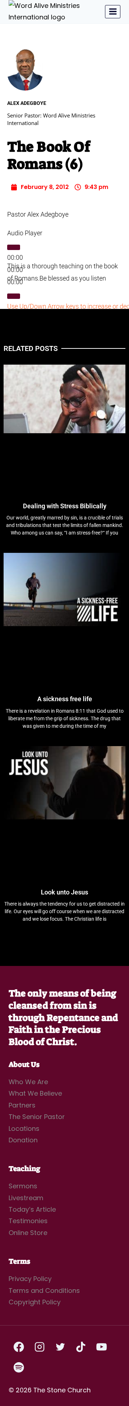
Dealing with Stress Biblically (64, 506)
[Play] (13, 247)
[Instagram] (39, 1346)
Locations (24, 1128)
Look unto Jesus (64, 892)
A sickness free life (64, 699)
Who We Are (28, 1081)
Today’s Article (32, 1209)
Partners (22, 1105)
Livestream (26, 1197)
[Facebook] (19, 1346)
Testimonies (28, 1220)
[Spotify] (19, 1367)
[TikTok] (81, 1346)
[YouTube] (101, 1346)
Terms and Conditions (44, 1290)
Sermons (23, 1185)
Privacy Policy (30, 1278)
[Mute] (13, 296)
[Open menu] (112, 11)
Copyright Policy (35, 1302)
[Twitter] (60, 1346)
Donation (23, 1140)
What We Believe (35, 1093)
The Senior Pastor (37, 1116)
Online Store (28, 1232)
